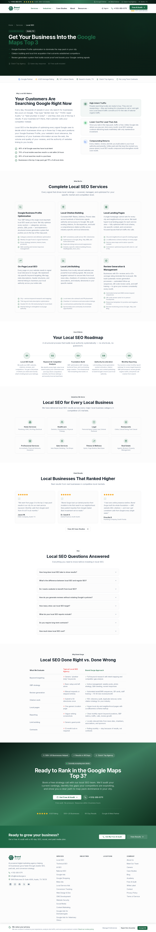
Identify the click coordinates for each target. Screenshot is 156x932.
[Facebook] (19, 884)
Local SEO (60, 860)
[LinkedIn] (10, 884)
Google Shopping (63, 878)
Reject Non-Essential (128, 928)
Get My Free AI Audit (113, 837)
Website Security (62, 900)
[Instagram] (15, 884)
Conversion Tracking (64, 889)
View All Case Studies (76, 529)
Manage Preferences (110, 928)
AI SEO (58, 867)
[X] (24, 884)
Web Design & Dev (63, 893)
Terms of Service (133, 896)
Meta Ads (59, 882)
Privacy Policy (132, 893)
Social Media (61, 904)
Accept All (142, 928)
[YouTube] (28, 884)
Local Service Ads (63, 885)
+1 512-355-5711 (16, 2)
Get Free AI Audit (67, 797)
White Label (131, 885)
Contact (130, 889)
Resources (82, 8)
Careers (130, 867)
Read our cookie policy (86, 929)
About (72, 8)
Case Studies (61, 8)
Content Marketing (63, 907)
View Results (136, 837)
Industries (47, 8)
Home (11, 25)
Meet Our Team (133, 864)
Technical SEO (61, 864)
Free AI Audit (137, 7)
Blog (128, 875)
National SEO (61, 871)
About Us (130, 860)
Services (34, 8)
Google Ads (60, 875)
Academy (130, 878)
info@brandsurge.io (18, 876)
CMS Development (63, 896)
